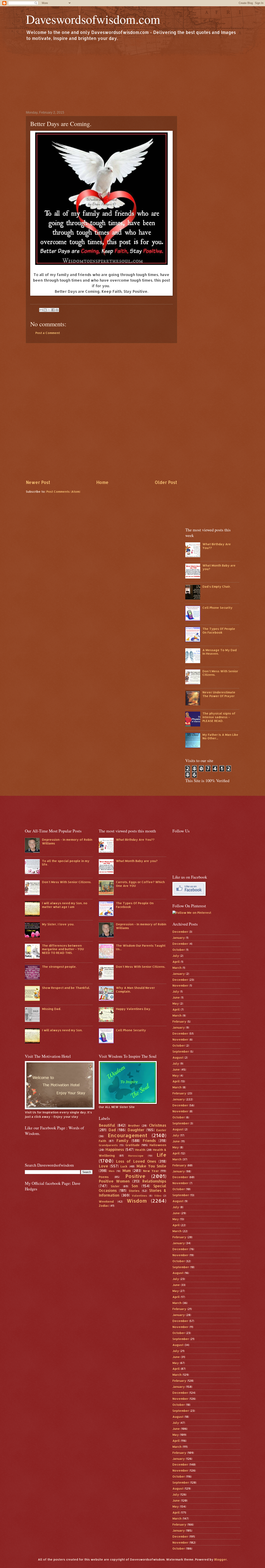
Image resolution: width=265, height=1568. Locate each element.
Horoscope (135, 1155)
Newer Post (38, 482)
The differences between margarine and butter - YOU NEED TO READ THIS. (63, 949)
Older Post (166, 482)
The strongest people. (59, 967)
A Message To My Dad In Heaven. (219, 652)
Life (161, 1155)
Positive (135, 1176)
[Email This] (41, 310)
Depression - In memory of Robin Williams (67, 841)
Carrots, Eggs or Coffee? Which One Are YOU (140, 884)
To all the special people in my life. (65, 863)
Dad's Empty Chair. (216, 586)
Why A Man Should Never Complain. (135, 989)
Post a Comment (47, 333)
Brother (134, 1125)
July (175, 956)
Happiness (114, 1149)
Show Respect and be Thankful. (66, 988)
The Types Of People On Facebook (218, 630)
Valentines (139, 1195)
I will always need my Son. (62, 1030)
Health (140, 1150)
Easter (161, 1130)
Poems (104, 1177)
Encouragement (127, 1135)
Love (103, 1166)
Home (102, 482)
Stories (134, 1191)
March (177, 968)
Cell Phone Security (217, 608)
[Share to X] (49, 310)
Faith (102, 1141)
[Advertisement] (132, 75)
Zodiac (104, 1206)
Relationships (154, 1181)
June (176, 997)
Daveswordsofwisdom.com (93, 19)
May (175, 1003)
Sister (115, 1186)
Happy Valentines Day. (133, 1009)
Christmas (157, 1125)
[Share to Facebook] (53, 310)
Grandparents (108, 1145)
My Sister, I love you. (58, 924)
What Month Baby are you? (219, 567)
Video (157, 1195)
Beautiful (107, 1125)
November (180, 985)
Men (111, 1171)
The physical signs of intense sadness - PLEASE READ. (218, 717)
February (179, 1021)
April (176, 962)
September (180, 1051)
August (177, 1057)
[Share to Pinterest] (57, 310)
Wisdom (137, 1201)
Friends (149, 1140)
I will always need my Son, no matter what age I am (64, 905)
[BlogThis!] (45, 310)
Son (135, 1186)
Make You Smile (151, 1166)
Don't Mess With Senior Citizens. (220, 673)
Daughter (136, 1129)
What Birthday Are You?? (216, 546)
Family (122, 1140)
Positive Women (114, 1181)
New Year (151, 1171)
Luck (123, 1166)
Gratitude (132, 1145)
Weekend (106, 1201)
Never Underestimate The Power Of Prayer (218, 694)
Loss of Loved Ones (136, 1161)
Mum (126, 1170)
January (178, 938)
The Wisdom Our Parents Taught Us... (140, 947)
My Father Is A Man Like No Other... (220, 736)
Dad (112, 1129)
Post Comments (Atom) (63, 491)
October (178, 950)
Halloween (157, 1145)
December (180, 932)
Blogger (220, 1559)
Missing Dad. (51, 1009)
